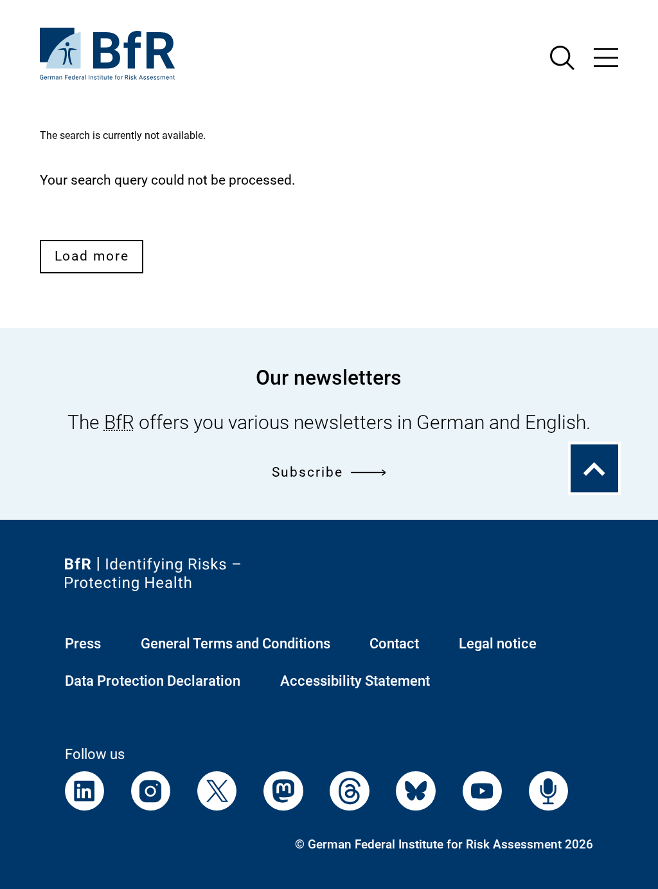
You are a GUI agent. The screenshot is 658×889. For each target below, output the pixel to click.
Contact (394, 644)
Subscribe (307, 472)
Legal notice (498, 644)
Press (83, 644)
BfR (119, 422)
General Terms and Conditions (235, 644)
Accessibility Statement (355, 681)
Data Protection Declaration (152, 681)
